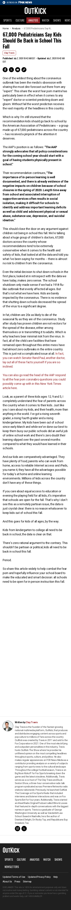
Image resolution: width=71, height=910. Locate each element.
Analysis (33, 20)
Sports (7, 20)
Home (6, 28)
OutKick (35, 10)
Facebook (5, 69)
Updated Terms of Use (14, 877)
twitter (24, 828)
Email (17, 69)
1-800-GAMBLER (35, 896)
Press (17, 881)
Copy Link (23, 69)
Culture (20, 20)
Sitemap (27, 881)
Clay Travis (9, 53)
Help (55, 877)
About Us (7, 881)
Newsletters (12, 867)
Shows (57, 20)
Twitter (11, 69)
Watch (45, 20)
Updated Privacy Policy (39, 877)
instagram (17, 828)
